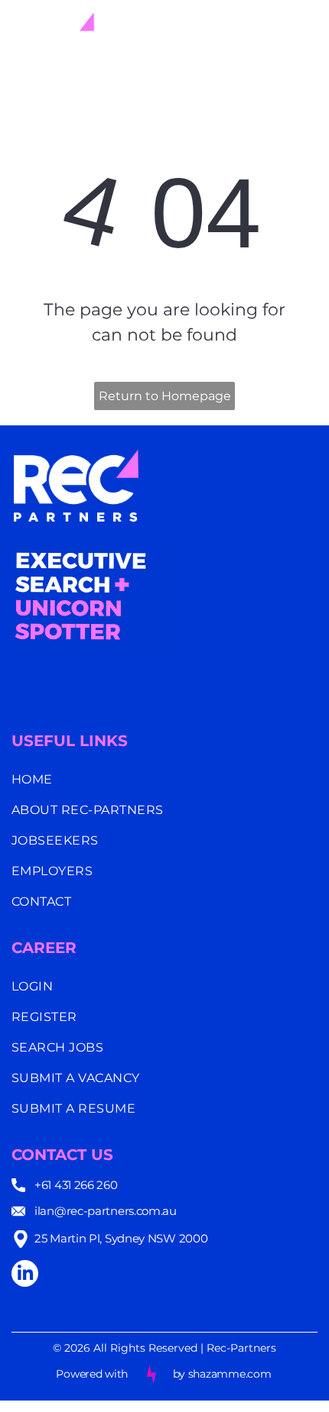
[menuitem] (164, 779)
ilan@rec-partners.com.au (105, 1211)
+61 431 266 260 (76, 1185)
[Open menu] (306, 35)
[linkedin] (24, 1275)
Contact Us (62, 1154)
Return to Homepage (165, 396)
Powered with (92, 1374)
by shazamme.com (222, 1374)
